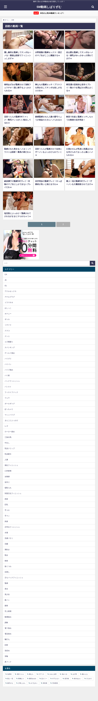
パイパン (8, 364)
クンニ (7, 336)
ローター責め (10, 431)
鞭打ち (7, 639)
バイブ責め (9, 370)
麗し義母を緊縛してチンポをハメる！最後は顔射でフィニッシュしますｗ (17, 55)
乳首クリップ (10, 448)
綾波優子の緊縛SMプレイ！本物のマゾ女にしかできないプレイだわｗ (17, 184)
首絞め (7, 650)
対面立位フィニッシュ (13, 493)
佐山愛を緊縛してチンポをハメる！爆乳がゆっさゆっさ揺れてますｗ (79, 55)
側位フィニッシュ (11, 465)
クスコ (7, 330)
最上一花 (10, 678)
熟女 (6, 555)
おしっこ (8, 308)
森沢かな (10, 683)
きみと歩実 (53, 674)
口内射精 (8, 471)
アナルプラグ (10, 297)
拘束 (6, 521)
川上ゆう (89, 678)
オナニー (8, 313)
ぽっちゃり (9, 409)
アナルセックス (10, 291)
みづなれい (34, 683)
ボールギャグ (10, 403)
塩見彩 (9, 674)
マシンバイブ (10, 415)
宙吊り (7, 482)
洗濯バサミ (9, 538)
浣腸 (6, 544)
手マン (7, 516)
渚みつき (64, 674)
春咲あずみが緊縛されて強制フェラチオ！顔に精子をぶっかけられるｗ (17, 87)
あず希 (75, 674)
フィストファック (11, 392)
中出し (7, 443)
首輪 (6, 656)
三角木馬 (8, 437)
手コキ (7, 510)
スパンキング (10, 347)
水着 (6, 532)
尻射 (6, 499)
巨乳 (6, 504)
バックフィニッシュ (12, 381)
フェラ (7, 398)
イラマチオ (9, 302)
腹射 (6, 605)
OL (6, 285)
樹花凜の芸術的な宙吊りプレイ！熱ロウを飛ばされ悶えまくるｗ (79, 87)
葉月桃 (67, 678)
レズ (6, 426)
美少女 (7, 594)
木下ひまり (55, 678)
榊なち (31, 674)
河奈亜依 (55, 683)
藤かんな (85, 674)
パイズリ (8, 358)
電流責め (8, 634)
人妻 (6, 459)
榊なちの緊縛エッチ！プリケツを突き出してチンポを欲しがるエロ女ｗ (48, 87)
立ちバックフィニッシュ (14, 577)
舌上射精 (8, 611)
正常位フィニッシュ (12, 527)
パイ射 (7, 375)
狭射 (6, 561)
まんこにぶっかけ (11, 420)
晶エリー (44, 678)
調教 (6, 622)
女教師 (7, 476)
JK (6, 280)
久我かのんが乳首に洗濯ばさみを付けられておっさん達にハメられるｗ (79, 152)
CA (6, 274)
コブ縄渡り (9, 342)
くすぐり (8, 325)
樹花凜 (45, 683)
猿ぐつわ (8, 566)
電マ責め (8, 628)
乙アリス (41, 674)
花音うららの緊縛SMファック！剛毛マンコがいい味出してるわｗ (17, 120)
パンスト (8, 386)
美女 (6, 589)
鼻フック (8, 662)
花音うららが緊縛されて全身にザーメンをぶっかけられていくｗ (48, 152)
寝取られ (8, 488)
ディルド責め (10, 353)
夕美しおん (21, 683)
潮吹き (7, 549)
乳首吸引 (8, 454)
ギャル (7, 319)
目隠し (7, 572)
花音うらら (20, 674)
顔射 (6, 645)
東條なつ (21, 678)
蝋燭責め (8, 617)
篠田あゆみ (32, 678)
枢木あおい (77, 678)
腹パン (7, 600)
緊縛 (6, 583)
